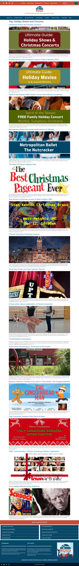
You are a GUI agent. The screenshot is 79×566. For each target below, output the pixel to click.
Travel (70, 17)
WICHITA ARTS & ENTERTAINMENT (8, 532)
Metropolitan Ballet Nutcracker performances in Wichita (31, 129)
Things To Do (9, 17)
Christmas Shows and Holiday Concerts (25, 25)
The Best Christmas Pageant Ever (22, 164)
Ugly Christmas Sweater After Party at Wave (27, 416)
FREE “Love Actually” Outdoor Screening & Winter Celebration (34, 451)
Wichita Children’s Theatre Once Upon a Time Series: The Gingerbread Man (39, 381)
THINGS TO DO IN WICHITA (46, 537)
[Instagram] (12, 3)
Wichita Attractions (29, 17)
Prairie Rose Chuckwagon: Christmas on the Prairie (29, 347)
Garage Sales (64, 17)
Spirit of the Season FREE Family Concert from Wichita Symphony (35, 94)
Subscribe (23, 3)
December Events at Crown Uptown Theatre (27, 269)
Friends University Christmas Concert (24, 234)
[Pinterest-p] (9, 3)
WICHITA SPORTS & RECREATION (47, 529)
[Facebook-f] (3, 3)
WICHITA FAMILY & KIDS (6, 537)
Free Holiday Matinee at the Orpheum (24, 486)
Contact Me (46, 3)
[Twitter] (6, 3)
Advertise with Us (38, 3)
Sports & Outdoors (55, 17)
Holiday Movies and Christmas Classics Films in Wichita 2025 (34, 60)
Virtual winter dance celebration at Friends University (30, 304)
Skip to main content (4, 0)
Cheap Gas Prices (30, 3)
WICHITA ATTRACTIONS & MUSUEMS (8, 529)
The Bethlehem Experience (20, 339)
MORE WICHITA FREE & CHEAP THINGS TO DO (49, 532)
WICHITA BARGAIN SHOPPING (47, 526)
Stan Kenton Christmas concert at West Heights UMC (30, 199)
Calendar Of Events (18, 17)
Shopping (47, 17)
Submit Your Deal (53, 3)
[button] (9, 17)
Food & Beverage (39, 17)
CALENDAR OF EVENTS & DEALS (7, 526)
